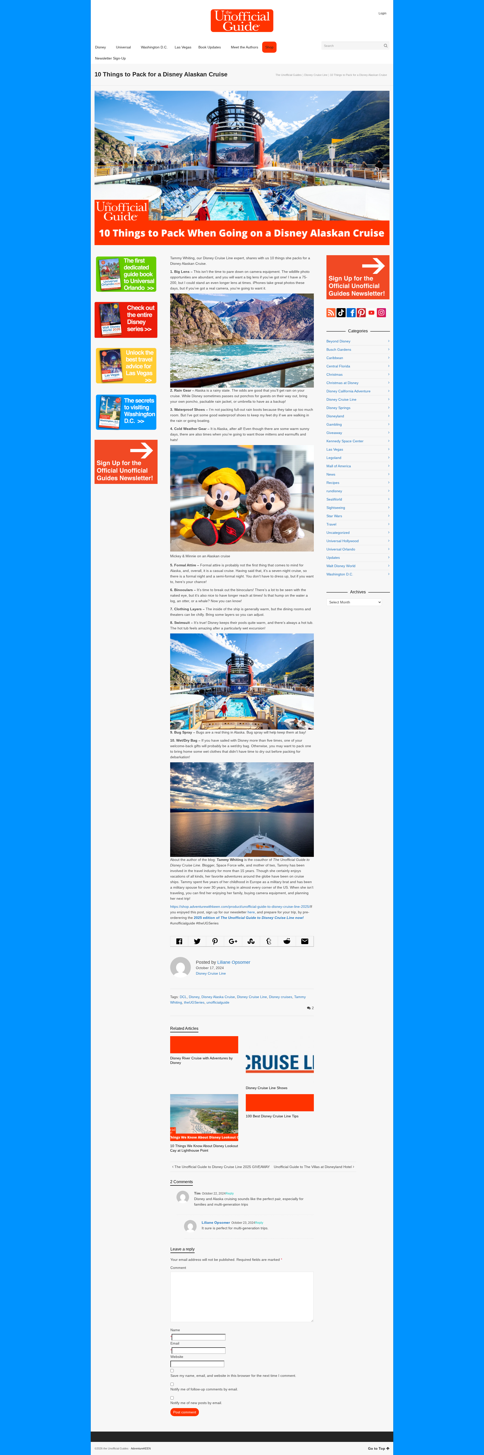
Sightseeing (335, 508)
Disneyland (335, 416)
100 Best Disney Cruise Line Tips (272, 1116)
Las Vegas (334, 449)
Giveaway (334, 433)
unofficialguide (217, 1002)
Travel (331, 524)
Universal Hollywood (342, 541)
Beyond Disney (338, 341)
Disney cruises (280, 997)
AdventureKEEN (141, 1448)
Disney (194, 997)
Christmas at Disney (342, 383)
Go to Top (376, 1448)
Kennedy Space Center (345, 441)
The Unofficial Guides (289, 74)
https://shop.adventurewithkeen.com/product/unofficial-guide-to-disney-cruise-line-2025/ (240, 907)
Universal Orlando (340, 549)
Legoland (333, 458)
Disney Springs (338, 408)
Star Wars (334, 516)
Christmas (334, 374)
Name (175, 1330)
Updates (333, 558)
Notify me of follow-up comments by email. (204, 1389)
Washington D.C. (339, 574)
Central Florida (338, 366)
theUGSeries (194, 1002)
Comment (178, 1268)
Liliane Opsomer (216, 1222)
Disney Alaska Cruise (218, 997)
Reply (230, 1193)
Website (176, 1357)
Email (174, 1343)
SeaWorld (334, 499)
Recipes (332, 483)
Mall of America (338, 466)
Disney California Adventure (348, 391)
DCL (183, 997)
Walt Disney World (340, 566)
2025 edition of (249, 918)
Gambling (334, 424)
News (330, 474)
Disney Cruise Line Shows (266, 1088)
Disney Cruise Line (315, 74)
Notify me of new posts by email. (196, 1403)
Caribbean (334, 358)
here (251, 912)
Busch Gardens (338, 349)
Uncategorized (338, 533)
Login (382, 13)
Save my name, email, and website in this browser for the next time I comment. (233, 1376)
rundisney (334, 491)
